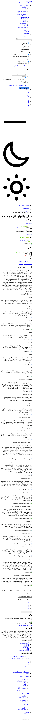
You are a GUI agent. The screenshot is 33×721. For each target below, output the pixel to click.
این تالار (25, 46)
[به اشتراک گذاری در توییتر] (28, 602)
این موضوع (24, 47)
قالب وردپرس (18, 656)
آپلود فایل (27, 31)
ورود (25, 82)
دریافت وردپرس (23, 650)
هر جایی (25, 43)
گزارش (24, 259)
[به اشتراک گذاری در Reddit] (28, 605)
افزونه (24, 9)
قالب (25, 8)
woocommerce (4, 658)
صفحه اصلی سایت (24, 5)
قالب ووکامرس (8, 658)
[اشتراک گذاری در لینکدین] (28, 607)
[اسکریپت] (15, 101)
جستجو (24, 28)
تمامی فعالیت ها (22, 27)
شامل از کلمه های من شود (18, 54)
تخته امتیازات (23, 23)
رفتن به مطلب (28, 1)
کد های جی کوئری (21, 11)
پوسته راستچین (15, 658)
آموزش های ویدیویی (21, 14)
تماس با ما (26, 666)
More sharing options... (27, 611)
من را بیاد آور (23, 79)
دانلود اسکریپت (23, 643)
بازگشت (24, 679)
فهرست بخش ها (25, 17)
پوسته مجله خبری (23, 658)
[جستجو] (17, 39)
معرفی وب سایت (20, 227)
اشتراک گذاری (22, 261)
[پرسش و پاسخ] (15, 103)
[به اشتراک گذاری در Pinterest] (28, 608)
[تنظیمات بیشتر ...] (28, 258)
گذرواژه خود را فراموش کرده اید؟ (17, 85)
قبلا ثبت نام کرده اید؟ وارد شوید (21, 65)
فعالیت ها (26, 25)
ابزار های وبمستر (22, 12)
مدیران (24, 20)
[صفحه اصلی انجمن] (15, 100)
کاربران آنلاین (22, 21)
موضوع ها (24, 44)
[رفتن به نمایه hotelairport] (29, 223)
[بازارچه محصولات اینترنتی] (15, 107)
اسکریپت (24, 7)
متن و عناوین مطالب (22, 61)
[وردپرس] (15, 104)
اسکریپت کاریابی (27, 658)
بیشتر (24, 15)
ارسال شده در (25, 240)
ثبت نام (27, 89)
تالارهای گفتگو (22, 18)
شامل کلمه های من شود (20, 56)
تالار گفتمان (24, 644)
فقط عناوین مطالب (22, 63)
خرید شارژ (26, 33)
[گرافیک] (15, 105)
